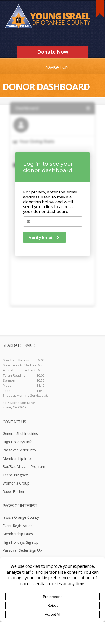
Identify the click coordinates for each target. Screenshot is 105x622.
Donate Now (52, 51)
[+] (100, 9)
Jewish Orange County (21, 517)
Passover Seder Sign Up (22, 550)
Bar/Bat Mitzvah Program (24, 466)
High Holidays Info (18, 441)
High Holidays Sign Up (20, 542)
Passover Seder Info (19, 450)
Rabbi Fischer (13, 491)
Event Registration (18, 525)
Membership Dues (18, 533)
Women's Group (16, 483)
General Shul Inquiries (20, 433)
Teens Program (15, 475)
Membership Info (17, 458)
